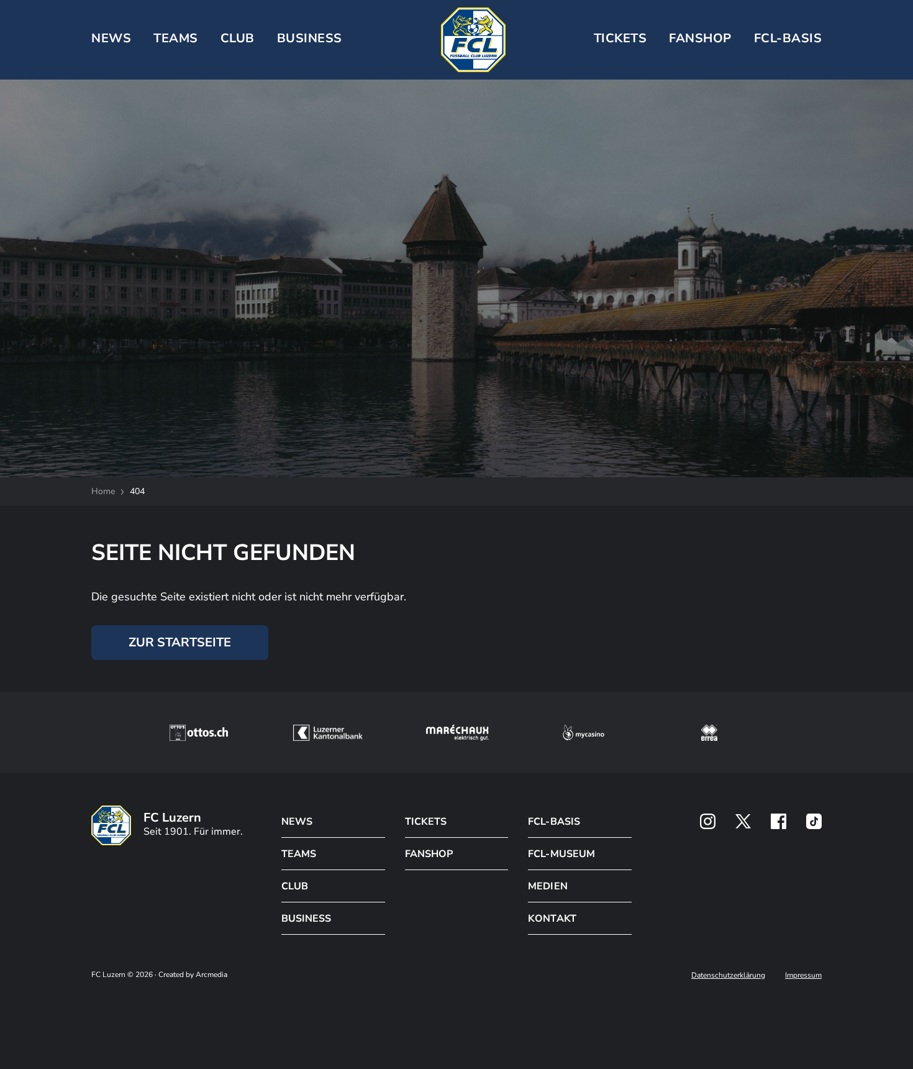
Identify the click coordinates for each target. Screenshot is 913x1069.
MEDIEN (547, 886)
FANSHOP (429, 854)
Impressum (803, 975)
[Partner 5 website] (709, 733)
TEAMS (175, 38)
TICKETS (620, 38)
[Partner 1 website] (199, 733)
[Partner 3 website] (457, 733)
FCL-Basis (788, 38)
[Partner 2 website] (327, 733)
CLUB (237, 38)
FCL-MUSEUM (561, 854)
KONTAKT (552, 918)
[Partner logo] (707, 821)
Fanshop (700, 38)
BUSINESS (309, 38)
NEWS (111, 38)
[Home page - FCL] (473, 39)
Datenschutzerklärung (728, 975)
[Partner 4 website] (584, 733)
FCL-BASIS (553, 821)
